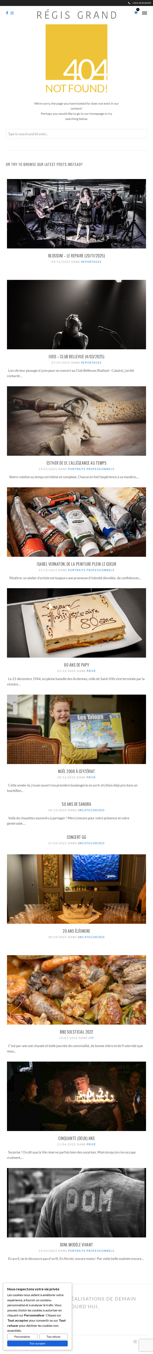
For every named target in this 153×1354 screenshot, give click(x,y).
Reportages (91, 261)
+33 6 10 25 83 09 (141, 2)
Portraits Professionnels (91, 469)
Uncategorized (91, 810)
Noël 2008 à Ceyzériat (76, 771)
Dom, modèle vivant (76, 1245)
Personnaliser (22, 1336)
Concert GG (76, 837)
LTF (91, 1038)
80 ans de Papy (76, 665)
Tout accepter (37, 1343)
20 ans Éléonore (76, 931)
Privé (91, 671)
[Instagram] (12, 13)
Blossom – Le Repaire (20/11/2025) (76, 256)
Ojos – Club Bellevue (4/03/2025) (76, 356)
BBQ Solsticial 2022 (76, 1032)
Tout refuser (53, 1336)
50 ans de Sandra (76, 804)
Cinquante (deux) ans (76, 1138)
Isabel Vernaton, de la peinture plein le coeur (76, 564)
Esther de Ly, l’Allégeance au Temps (77, 463)
